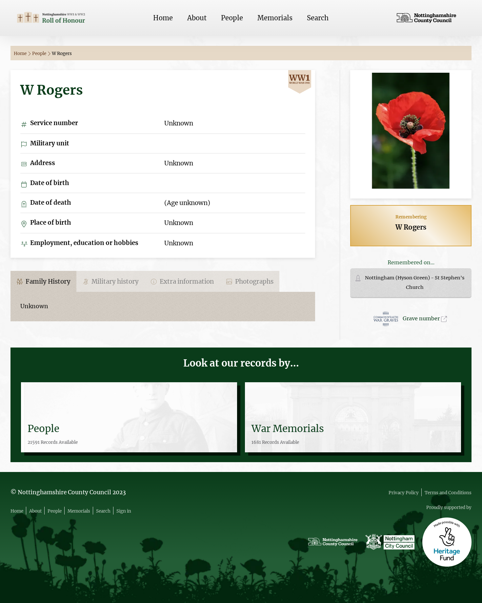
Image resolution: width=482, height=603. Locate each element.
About (197, 18)
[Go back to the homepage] (51, 18)
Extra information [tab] (186, 281)
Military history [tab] (114, 281)
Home (163, 18)
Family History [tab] (47, 281)
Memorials (274, 18)
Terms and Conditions (448, 493)
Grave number (422, 318)
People (232, 18)
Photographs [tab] (253, 281)
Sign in (123, 511)
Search (318, 18)
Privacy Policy (404, 493)
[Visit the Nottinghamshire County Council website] (431, 18)
